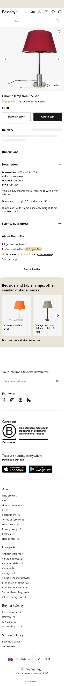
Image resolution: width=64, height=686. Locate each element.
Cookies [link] (8, 534)
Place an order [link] (12, 612)
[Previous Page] (5, 59)
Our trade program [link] (13, 626)
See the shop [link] (9, 259)
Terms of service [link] (13, 519)
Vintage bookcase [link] (12, 558)
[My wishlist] (53, 12)
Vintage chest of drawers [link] (16, 577)
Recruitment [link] (11, 514)
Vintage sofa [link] (9, 573)
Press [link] (5, 510)
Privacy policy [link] (12, 529)
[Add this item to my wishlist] (59, 31)
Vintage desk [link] (9, 568)
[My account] (39, 12)
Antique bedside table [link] (14, 587)
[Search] (58, 21)
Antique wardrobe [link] (12, 553)
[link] (9, 12)
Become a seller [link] (11, 641)
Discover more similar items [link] (19, 340)
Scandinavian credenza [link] (15, 582)
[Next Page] (58, 59)
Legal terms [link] (11, 524)
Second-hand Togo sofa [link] (15, 592)
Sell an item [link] (9, 646)
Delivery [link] (8, 616)
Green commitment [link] (13, 505)
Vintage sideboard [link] (12, 563)
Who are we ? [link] (9, 495)
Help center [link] (10, 538)
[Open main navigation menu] (6, 21)
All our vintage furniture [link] (16, 597)
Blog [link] (4, 500)
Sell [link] (33, 11)
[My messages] (46, 12)
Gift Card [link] (9, 621)
